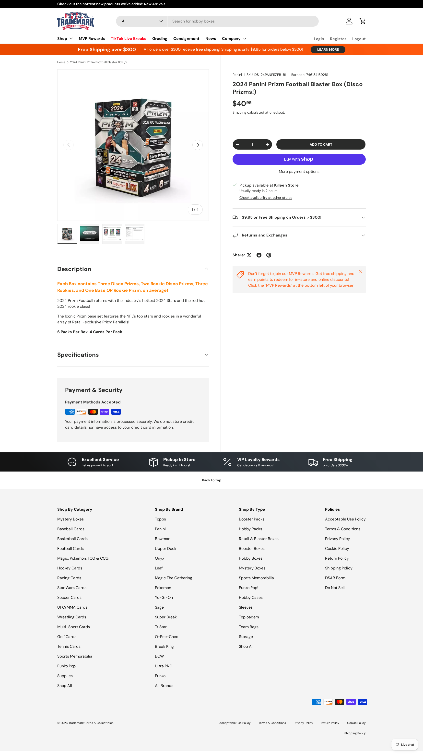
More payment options (299, 171)
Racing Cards (69, 577)
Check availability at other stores (265, 197)
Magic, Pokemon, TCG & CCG (82, 558)
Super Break (166, 617)
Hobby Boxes (250, 558)
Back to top (211, 480)
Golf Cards (66, 636)
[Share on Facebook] (259, 255)
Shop (62, 38)
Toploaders (249, 617)
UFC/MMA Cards (72, 607)
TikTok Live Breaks (128, 38)
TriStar (161, 626)
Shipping (239, 112)
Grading (159, 38)
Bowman (162, 538)
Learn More (328, 49)
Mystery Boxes (70, 519)
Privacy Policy (337, 538)
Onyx (159, 558)
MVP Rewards (92, 38)
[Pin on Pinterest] (269, 255)
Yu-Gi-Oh (164, 597)
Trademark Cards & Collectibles (91, 723)
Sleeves (246, 607)
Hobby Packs (250, 528)
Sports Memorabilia (74, 656)
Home (61, 62)
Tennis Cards (69, 646)
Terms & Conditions (342, 528)
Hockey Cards (69, 568)
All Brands (164, 685)
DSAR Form (335, 577)
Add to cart (321, 144)
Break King (164, 646)
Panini (237, 74)
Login (319, 38)
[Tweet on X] (249, 255)
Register (338, 38)
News (210, 38)
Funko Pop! (67, 666)
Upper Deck (165, 548)
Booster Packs (251, 519)
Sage (159, 607)
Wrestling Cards (71, 617)
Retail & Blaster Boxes (259, 538)
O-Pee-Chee (166, 636)
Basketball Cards (72, 538)
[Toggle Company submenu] (244, 38)
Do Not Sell (335, 587)
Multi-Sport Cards (73, 626)
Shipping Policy (338, 568)
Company (231, 38)
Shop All (64, 685)
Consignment (186, 38)
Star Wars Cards (71, 587)
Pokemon (163, 587)
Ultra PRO (163, 666)
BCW (159, 656)
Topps (160, 519)
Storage (246, 636)
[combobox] (217, 21)
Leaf (159, 568)
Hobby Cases (251, 597)
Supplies (65, 675)
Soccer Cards (69, 597)
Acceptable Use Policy (345, 519)
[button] (362, 21)
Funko (160, 675)
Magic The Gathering (173, 577)
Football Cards (70, 548)
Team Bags (248, 626)
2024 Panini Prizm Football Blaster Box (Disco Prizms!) (99, 62)
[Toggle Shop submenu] (71, 38)
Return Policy (337, 558)
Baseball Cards (70, 528)
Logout (359, 38)
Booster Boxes (252, 548)
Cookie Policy (337, 548)
